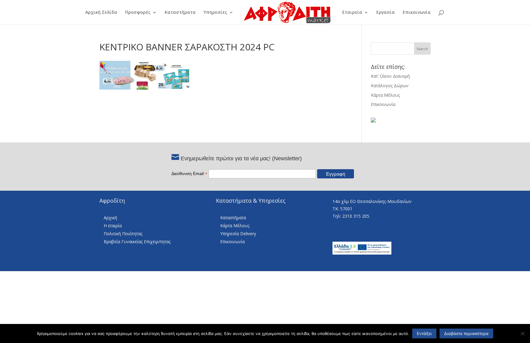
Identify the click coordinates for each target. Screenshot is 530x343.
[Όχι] (522, 333)
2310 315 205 (355, 216)
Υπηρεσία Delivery (238, 233)
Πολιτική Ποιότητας (123, 233)
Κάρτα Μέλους (385, 95)
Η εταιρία (113, 225)
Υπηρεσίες (215, 12)
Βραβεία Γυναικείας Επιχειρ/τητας (137, 241)
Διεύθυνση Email (189, 173)
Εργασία (385, 12)
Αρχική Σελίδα (101, 12)
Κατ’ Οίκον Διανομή (390, 76)
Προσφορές (138, 12)
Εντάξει (424, 333)
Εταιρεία (352, 12)
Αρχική (110, 217)
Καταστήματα (180, 12)
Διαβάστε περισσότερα (466, 333)
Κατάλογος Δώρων (390, 85)
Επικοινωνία (417, 12)
